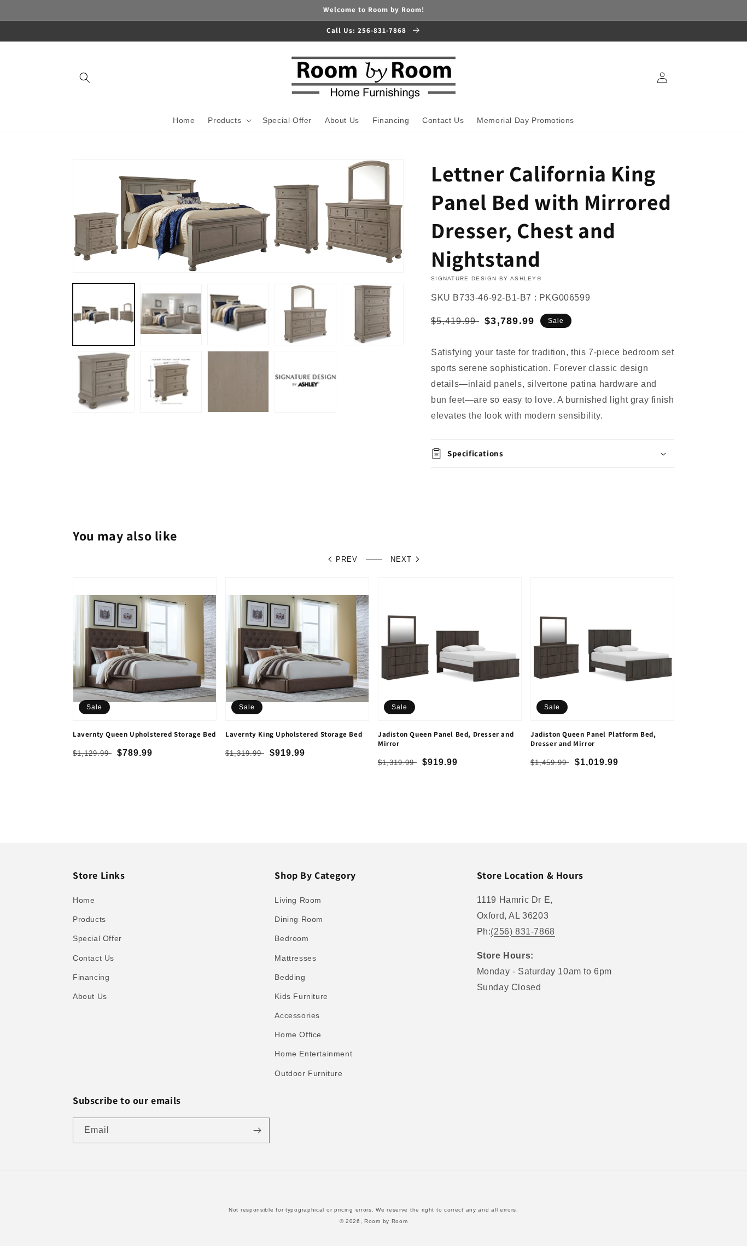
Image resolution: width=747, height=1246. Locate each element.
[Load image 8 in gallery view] (238, 382)
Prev (347, 559)
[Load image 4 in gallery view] (305, 314)
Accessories (297, 1015)
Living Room (298, 900)
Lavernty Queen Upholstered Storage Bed (144, 734)
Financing (91, 977)
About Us (90, 996)
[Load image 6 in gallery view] (104, 382)
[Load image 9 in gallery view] (305, 382)
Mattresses (295, 958)
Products (89, 919)
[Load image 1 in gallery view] (104, 314)
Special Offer (97, 938)
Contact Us (93, 958)
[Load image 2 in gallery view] (171, 314)
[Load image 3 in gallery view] (238, 314)
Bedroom (291, 938)
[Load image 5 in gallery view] (373, 314)
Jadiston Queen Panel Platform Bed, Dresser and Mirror (593, 739)
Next (401, 559)
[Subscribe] (257, 1130)
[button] (85, 78)
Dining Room (299, 919)
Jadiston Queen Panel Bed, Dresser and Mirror (445, 739)
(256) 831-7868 (523, 931)
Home (84, 900)
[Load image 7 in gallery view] (171, 382)
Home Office (298, 1034)
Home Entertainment (313, 1053)
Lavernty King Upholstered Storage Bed (293, 734)
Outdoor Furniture (308, 1073)
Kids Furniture (301, 996)
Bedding (290, 977)
